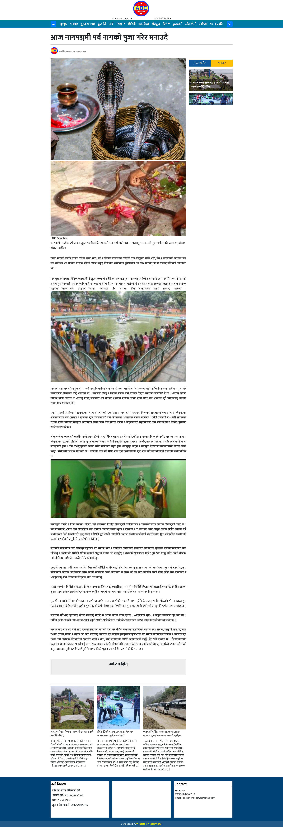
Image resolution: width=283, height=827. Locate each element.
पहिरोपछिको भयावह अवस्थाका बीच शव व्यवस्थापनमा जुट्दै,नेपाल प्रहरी (115, 734)
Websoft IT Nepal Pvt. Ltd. (149, 824)
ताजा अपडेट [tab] (200, 63)
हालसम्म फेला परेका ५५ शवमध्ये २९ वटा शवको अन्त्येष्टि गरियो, (209, 85)
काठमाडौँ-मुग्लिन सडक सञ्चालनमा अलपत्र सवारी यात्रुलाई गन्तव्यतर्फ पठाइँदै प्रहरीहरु (162, 734)
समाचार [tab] (222, 63)
